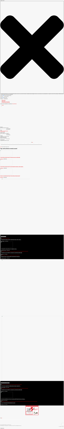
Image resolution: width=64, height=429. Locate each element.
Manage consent (2, 428)
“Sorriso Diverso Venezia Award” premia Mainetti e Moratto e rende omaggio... (11, 166)
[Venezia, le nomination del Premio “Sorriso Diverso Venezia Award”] (6, 174)
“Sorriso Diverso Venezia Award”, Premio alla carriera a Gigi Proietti (10, 157)
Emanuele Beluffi (3, 387)
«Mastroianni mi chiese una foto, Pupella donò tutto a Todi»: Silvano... (11, 239)
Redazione (1, 168)
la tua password (8, 129)
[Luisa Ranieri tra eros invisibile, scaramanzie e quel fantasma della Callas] (14, 251)
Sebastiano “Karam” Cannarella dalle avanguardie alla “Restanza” (10, 256)
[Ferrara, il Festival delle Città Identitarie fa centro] (19, 401)
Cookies (3, 105)
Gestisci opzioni (3, 100)
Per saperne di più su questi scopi (6, 102)
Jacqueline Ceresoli (3, 250)
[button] (32, 47)
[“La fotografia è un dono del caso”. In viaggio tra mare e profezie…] (7, 247)
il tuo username (8, 128)
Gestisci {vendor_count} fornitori (6, 101)
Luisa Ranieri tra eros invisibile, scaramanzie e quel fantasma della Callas (11, 252)
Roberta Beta (2, 241)
